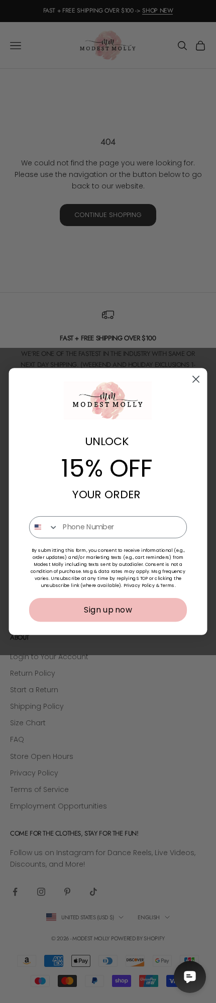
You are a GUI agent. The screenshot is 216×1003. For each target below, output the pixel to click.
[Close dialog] (196, 379)
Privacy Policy (139, 585)
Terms (167, 585)
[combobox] (44, 527)
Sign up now (108, 609)
